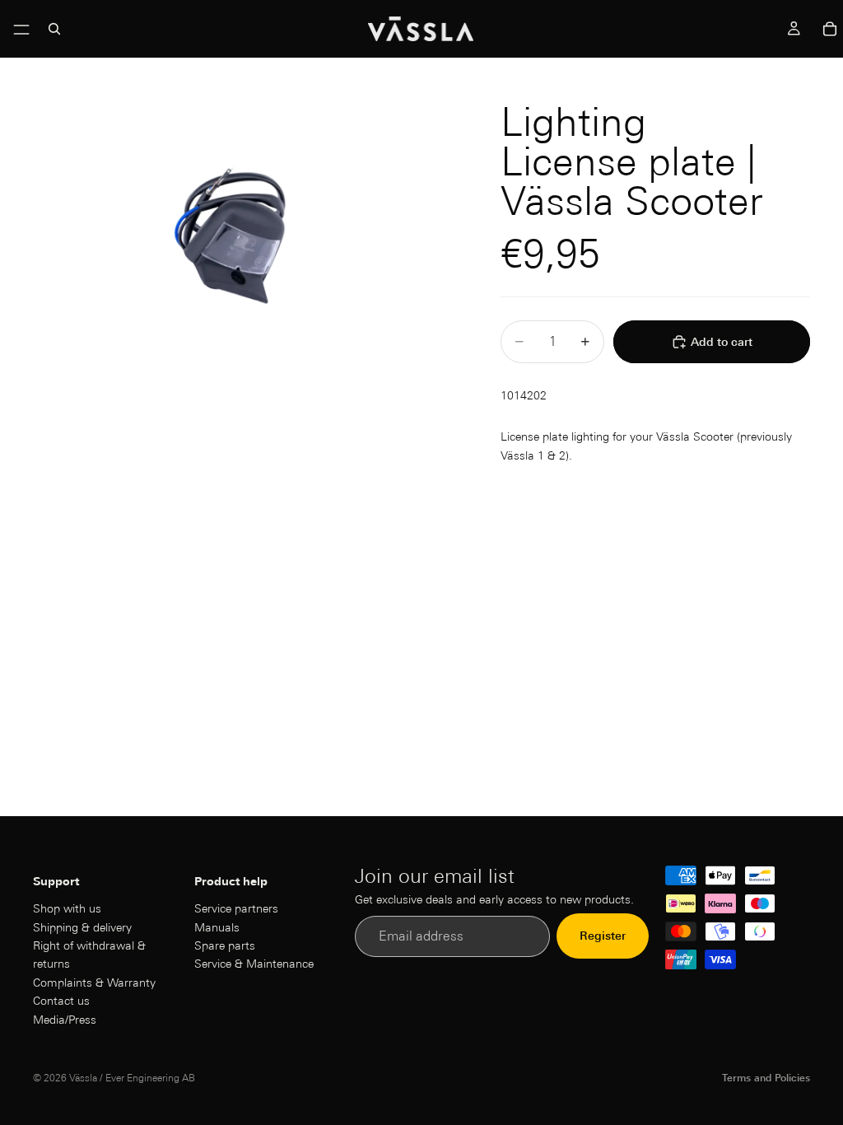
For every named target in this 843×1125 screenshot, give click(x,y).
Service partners (236, 908)
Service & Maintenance (254, 963)
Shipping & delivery (82, 926)
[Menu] (21, 25)
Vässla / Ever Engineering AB (132, 1077)
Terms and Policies (766, 1077)
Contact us (61, 1000)
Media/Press (64, 1018)
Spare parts (224, 945)
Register (603, 935)
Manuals (217, 926)
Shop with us (67, 908)
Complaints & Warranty (94, 982)
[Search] (54, 29)
